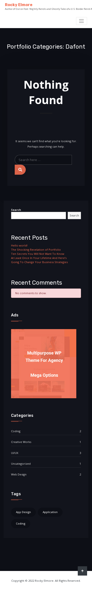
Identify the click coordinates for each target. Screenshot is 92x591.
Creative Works (21, 442)
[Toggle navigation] (81, 21)
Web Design (18, 474)
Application (50, 512)
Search (16, 210)
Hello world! (19, 245)
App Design (23, 512)
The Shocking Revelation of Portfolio (36, 249)
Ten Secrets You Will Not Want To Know (37, 254)
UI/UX (14, 453)
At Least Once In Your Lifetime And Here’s (38, 258)
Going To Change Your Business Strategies (39, 262)
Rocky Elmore (18, 4)
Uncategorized (21, 463)
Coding (15, 431)
